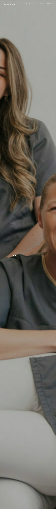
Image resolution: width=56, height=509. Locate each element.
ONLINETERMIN (49, 3)
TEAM (37, 3)
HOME (25, 3)
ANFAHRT (42, 3)
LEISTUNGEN (31, 3)
